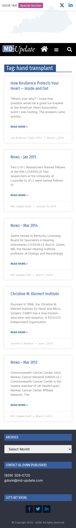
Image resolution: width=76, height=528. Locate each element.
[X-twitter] (62, 5)
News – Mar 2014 (24, 225)
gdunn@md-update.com (23, 480)
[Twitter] (38, 509)
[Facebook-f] (29, 509)
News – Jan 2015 (23, 157)
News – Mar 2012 (24, 362)
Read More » (19, 126)
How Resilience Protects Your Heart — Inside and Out (35, 85)
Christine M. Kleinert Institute (35, 293)
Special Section (30, 5)
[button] (56, 49)
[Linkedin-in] (70, 5)
